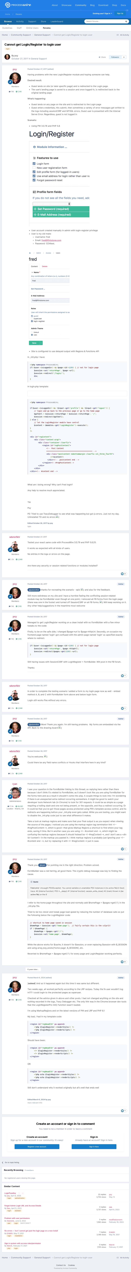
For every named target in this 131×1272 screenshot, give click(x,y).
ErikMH (10, 1233)
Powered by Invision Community (65, 1268)
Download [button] (103, 5)
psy (16, 55)
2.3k (12, 559)
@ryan (42, 865)
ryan (14, 784)
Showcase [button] (66, 5)
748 (12, 92)
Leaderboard (57, 21)
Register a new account (37, 1147)
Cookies (71, 1265)
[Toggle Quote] (32, 882)
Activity (20, 21)
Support (32, 21)
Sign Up (120, 13)
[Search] (126, 21)
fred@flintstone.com (51, 240)
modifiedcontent (115, 1220)
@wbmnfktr (34, 590)
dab (110, 1207)
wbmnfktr (14, 537)
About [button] (55, 5)
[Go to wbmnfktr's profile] (15, 546)
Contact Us (61, 1265)
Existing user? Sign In (102, 13)
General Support (39, 58)
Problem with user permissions (17, 1218)
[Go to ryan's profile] (15, 793)
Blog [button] (92, 5)
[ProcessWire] (18, 5)
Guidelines (7, 28)
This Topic (116, 21)
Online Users (32, 28)
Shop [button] (114, 5)
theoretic (10, 1221)
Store (43, 21)
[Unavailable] (58, 178)
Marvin (9, 1246)
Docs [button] (123, 5)
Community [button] (80, 5)
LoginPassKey (10, 1193)
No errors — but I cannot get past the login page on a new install (31, 1231)
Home (7, 14)
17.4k (11, 806)
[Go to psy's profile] (7, 57)
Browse (8, 21)
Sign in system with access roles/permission (22, 1243)
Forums (19, 14)
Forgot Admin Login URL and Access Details (22, 1206)
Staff (19, 28)
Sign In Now (94, 1147)
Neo (8, 1208)
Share (103, 57)
